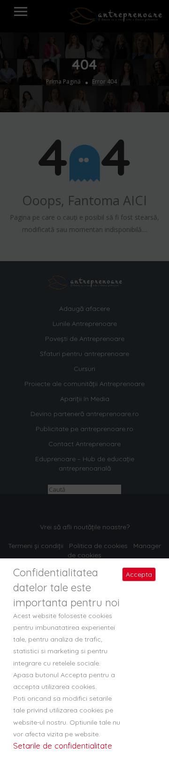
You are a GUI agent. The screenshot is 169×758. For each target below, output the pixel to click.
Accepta (139, 574)
